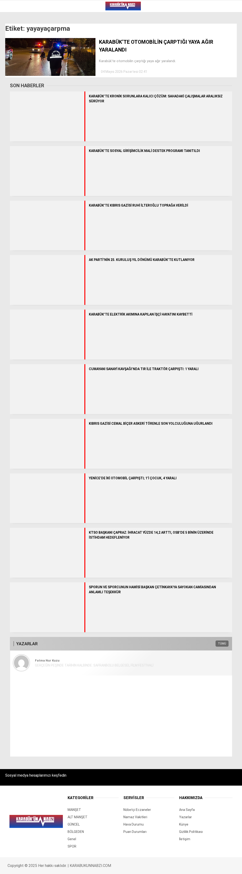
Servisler (15, 87)
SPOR (11, 77)
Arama (194, 23)
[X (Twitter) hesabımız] (68, 866)
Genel (12, 67)
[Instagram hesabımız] (101, 866)
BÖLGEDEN (15, 58)
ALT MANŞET (17, 39)
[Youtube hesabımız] (135, 866)
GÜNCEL (13, 48)
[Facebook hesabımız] (34, 866)
